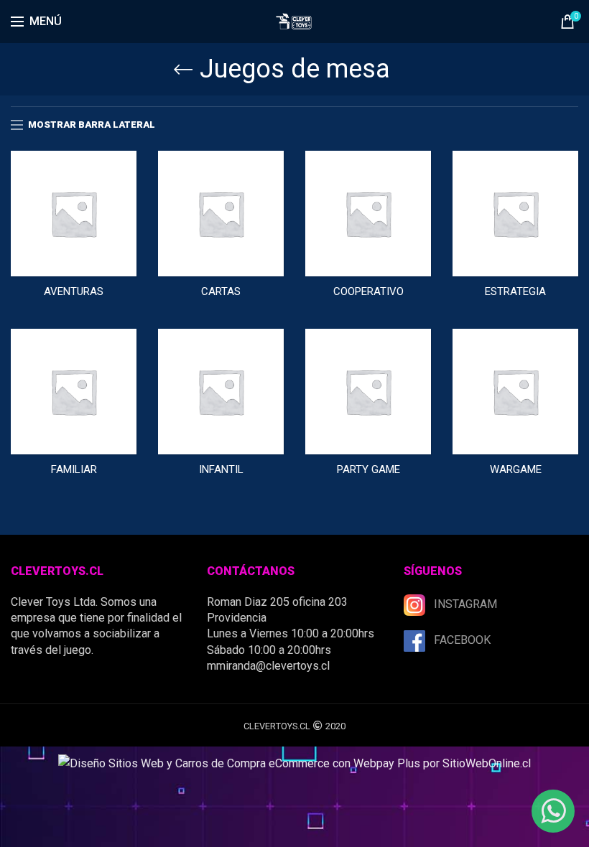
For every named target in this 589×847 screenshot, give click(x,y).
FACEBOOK (462, 640)
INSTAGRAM (465, 604)
